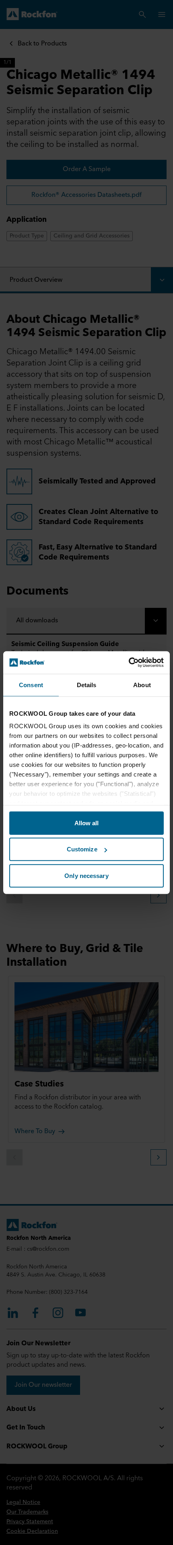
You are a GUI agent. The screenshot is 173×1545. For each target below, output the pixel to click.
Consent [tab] (31, 684)
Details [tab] (87, 684)
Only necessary (86, 875)
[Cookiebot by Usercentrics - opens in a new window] (128, 662)
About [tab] (142, 684)
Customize (82, 849)
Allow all (86, 822)
